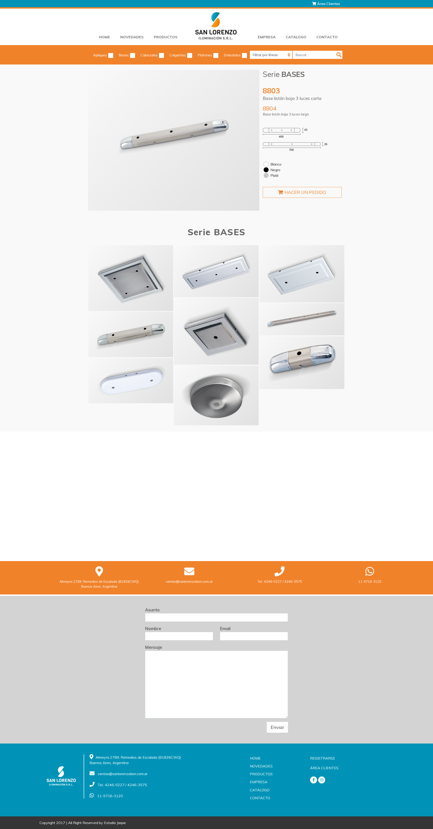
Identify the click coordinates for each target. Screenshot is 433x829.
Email (225, 628)
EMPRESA (267, 37)
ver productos (130, 278)
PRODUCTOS (165, 37)
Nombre (153, 628)
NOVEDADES (132, 37)
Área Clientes (328, 3)
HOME (104, 37)
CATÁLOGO (296, 37)
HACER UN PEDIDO (304, 192)
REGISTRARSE (322, 758)
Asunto (152, 610)
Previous (98, 140)
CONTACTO (327, 37)
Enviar (277, 727)
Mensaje (153, 647)
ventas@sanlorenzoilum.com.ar (189, 582)
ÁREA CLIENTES (324, 768)
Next (249, 140)
